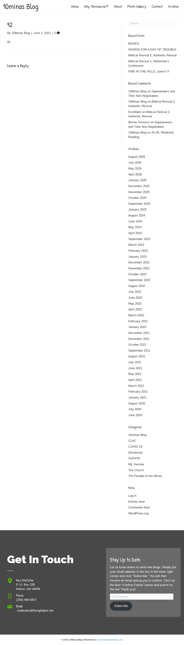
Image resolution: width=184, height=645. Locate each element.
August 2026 (136, 157)
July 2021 (134, 362)
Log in (132, 495)
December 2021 (139, 333)
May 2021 (134, 374)
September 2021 (139, 350)
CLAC (132, 440)
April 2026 (135, 174)
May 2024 (134, 227)
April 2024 (135, 233)
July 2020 (134, 409)
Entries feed (136, 501)
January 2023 (137, 256)
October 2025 (137, 198)
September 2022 (139, 280)
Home (75, 6)
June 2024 (135, 221)
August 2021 (136, 356)
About (118, 6)
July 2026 (134, 162)
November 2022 (139, 268)
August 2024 (136, 215)
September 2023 (139, 239)
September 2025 (139, 203)
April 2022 (135, 309)
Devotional (135, 452)
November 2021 (139, 339)
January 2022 (137, 327)
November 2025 (139, 192)
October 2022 (137, 274)
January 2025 (137, 209)
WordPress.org (138, 513)
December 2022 (139, 262)
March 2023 (136, 244)
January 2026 (137, 180)
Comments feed (139, 507)
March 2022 (136, 315)
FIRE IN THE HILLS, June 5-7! (148, 71)
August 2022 (136, 286)
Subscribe (121, 606)
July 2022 (134, 291)
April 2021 (135, 380)
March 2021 (136, 386)
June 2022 (135, 297)
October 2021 (137, 344)
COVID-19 (135, 446)
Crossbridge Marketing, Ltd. (109, 640)
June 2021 (135, 368)
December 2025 (139, 186)
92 (8, 42)
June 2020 (135, 415)
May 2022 (134, 303)
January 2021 (137, 397)
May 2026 (134, 168)
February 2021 (138, 391)
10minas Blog (137, 435)
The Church (136, 470)
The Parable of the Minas (145, 476)
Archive (173, 6)
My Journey (136, 464)
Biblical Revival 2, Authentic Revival (152, 55)
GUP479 (134, 458)
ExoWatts (134, 112)
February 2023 (138, 250)
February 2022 (138, 321)
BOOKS (133, 43)
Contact (157, 6)
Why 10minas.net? (96, 6)
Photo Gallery (136, 6)
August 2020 (136, 403)
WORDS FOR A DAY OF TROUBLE (152, 49)
